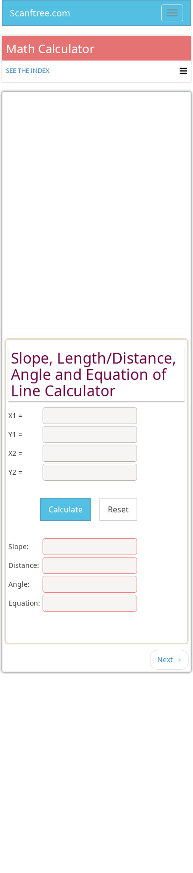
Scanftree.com (40, 11)
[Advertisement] (96, 203)
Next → (169, 659)
